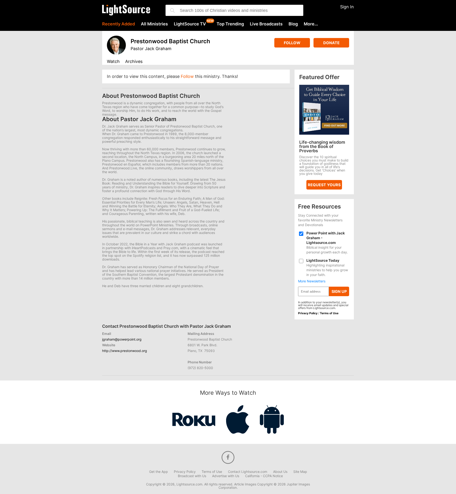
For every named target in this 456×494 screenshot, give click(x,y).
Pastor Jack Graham (151, 48)
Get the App (158, 471)
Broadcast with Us (192, 476)
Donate (331, 42)
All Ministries (154, 24)
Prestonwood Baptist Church (170, 41)
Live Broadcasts (266, 24)
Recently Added (118, 24)
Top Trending (230, 24)
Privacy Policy (308, 313)
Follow (292, 42)
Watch (113, 61)
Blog (293, 24)
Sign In (347, 6)
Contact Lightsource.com (247, 471)
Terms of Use (329, 313)
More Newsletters (311, 281)
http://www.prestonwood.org (124, 351)
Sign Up (339, 291)
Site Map (300, 471)
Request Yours (324, 184)
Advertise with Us (225, 476)
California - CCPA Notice (264, 476)
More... (311, 24)
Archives (133, 61)
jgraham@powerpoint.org (122, 339)
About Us (280, 471)
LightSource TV (190, 24)
